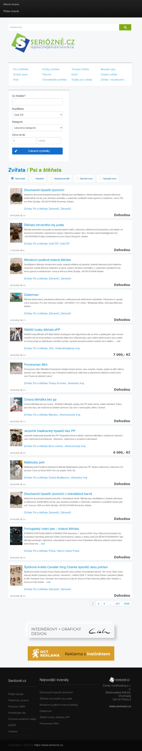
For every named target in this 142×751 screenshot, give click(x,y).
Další (127, 603)
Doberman (31, 294)
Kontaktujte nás (17, 712)
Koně (74, 74)
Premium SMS (16, 706)
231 (118, 603)
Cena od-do (18, 134)
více (118, 341)
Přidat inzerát (11, 11)
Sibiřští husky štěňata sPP (42, 329)
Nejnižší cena (86, 178)
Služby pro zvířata (82, 79)
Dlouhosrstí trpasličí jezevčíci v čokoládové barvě (58, 493)
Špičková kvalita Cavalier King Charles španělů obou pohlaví (66, 567)
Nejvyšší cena (109, 178)
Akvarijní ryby (108, 69)
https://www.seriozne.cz (48, 745)
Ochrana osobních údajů (22, 719)
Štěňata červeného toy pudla (44, 224)
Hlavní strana (11, 4)
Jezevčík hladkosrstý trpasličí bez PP (49, 430)
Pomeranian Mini (35, 364)
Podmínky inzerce (18, 700)
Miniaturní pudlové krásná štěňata (47, 259)
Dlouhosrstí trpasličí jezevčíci (44, 189)
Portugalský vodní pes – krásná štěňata (51, 528)
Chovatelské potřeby (54, 79)
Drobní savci (20, 74)
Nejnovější (20, 178)
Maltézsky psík (34, 462)
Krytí (15, 79)
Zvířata (16, 169)
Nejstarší (40, 178)
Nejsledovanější (62, 178)
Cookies (13, 731)
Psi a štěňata (20, 69)
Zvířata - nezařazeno (112, 79)
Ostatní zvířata (109, 74)
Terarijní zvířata (80, 69)
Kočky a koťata (50, 69)
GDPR (12, 725)
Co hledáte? (18, 95)
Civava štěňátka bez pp (40, 399)
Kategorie (17, 121)
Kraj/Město (18, 108)
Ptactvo (46, 74)
